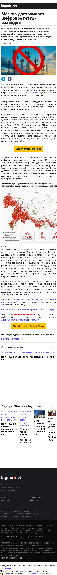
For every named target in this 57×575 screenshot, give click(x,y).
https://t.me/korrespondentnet (14, 319)
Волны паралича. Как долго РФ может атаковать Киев (39, 427)
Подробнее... (6, 568)
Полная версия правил (11, 558)
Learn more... (31, 573)
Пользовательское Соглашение (15, 530)
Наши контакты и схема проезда (16, 525)
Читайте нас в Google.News (28, 326)
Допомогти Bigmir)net (28, 148)
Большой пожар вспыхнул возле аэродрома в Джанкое (25, 436)
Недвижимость (36, 497)
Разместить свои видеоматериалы (26, 528)
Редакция (38, 525)
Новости (5, 500)
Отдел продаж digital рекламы (32, 536)
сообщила (33, 92)
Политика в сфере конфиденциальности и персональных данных (25, 531)
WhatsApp (34, 319)
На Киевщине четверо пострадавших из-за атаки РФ (28, 358)
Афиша (4, 497)
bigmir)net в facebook (12, 339)
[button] (50, 347)
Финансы (34, 500)
